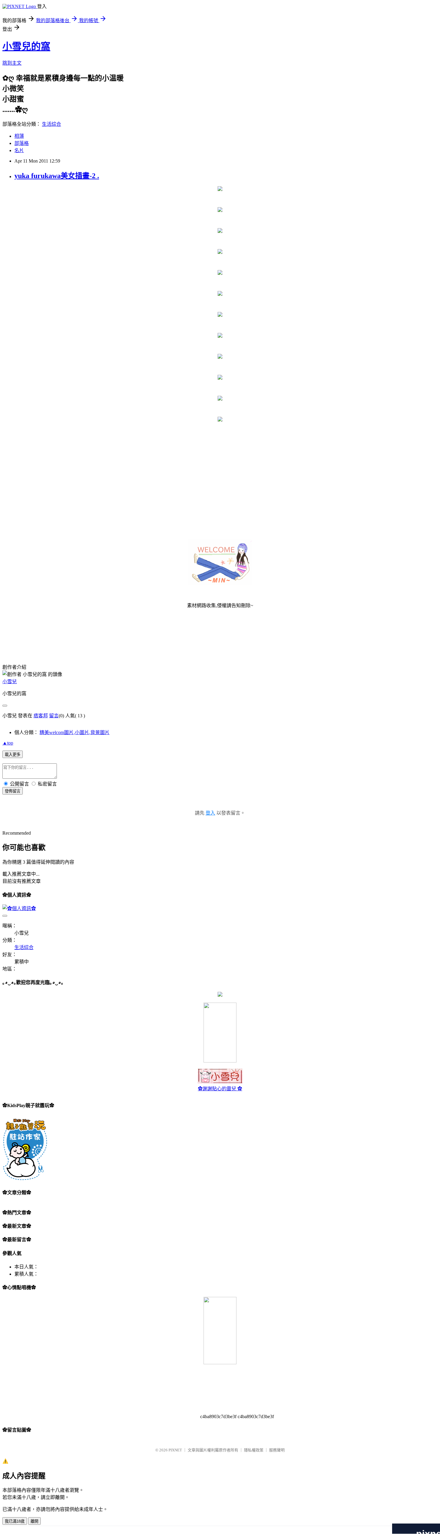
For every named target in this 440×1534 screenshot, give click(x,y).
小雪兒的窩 (26, 46)
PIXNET (175, 1450)
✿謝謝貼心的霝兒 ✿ (220, 1088)
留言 (54, 715)
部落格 (21, 143)
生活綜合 (51, 124)
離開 (34, 1521)
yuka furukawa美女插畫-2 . (56, 176)
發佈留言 (12, 791)
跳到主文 (12, 63)
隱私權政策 (253, 1450)
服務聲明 (277, 1450)
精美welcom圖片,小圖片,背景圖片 (75, 732)
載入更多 (12, 754)
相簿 (19, 136)
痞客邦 (41, 715)
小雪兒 (9, 681)
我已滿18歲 (15, 1521)
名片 (19, 150)
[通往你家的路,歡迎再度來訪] (220, 995)
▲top (7, 742)
